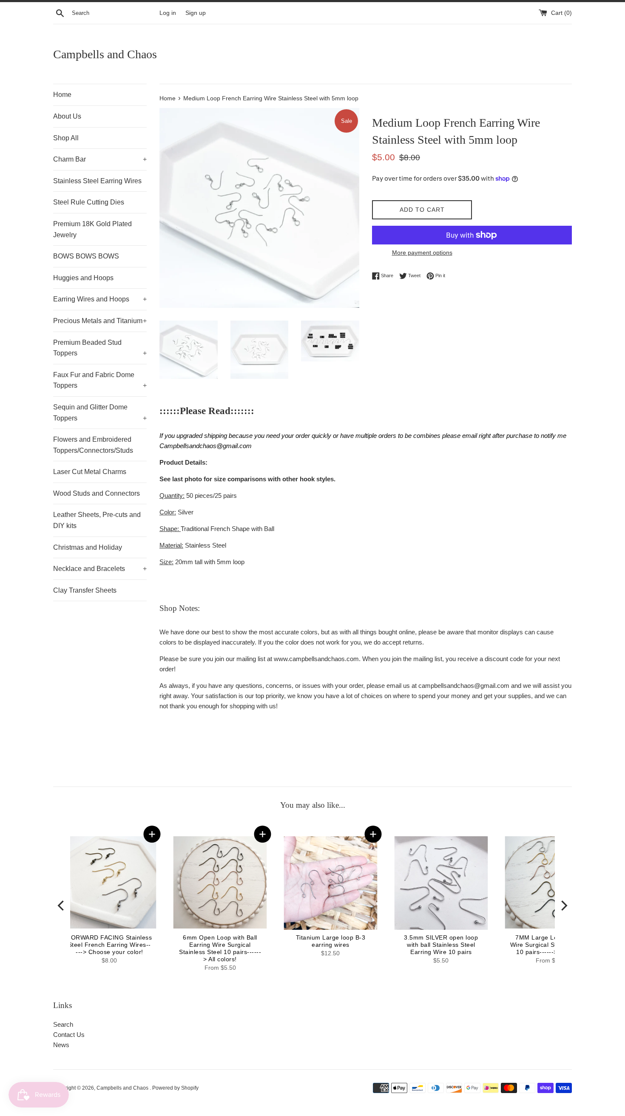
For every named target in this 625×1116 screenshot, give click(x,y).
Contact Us (69, 1034)
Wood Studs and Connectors (96, 493)
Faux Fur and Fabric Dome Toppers (100, 380)
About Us (67, 116)
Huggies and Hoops (83, 277)
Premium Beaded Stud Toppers (100, 348)
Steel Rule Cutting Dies (88, 202)
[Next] (563, 905)
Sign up (195, 13)
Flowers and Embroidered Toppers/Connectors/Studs (93, 445)
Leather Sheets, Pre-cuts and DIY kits (97, 520)
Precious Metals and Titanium (100, 320)
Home (62, 94)
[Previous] (61, 905)
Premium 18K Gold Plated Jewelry (92, 229)
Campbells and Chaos (105, 54)
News (61, 1044)
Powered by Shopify (175, 1088)
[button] (491, 834)
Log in (167, 13)
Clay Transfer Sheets (84, 590)
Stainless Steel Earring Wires (97, 181)
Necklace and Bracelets (100, 568)
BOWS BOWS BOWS (86, 256)
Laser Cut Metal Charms (89, 471)
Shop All (66, 138)
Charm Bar (100, 159)
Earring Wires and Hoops (100, 299)
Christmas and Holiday (87, 547)
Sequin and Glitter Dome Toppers (100, 412)
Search (63, 1024)
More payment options (422, 252)
